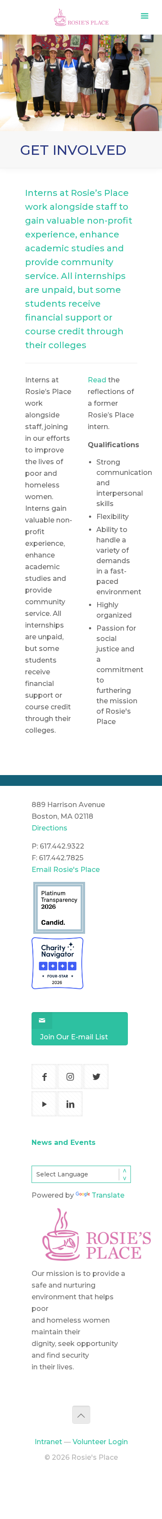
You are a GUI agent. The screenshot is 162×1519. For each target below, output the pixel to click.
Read (97, 380)
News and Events (63, 1142)
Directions (49, 828)
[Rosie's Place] (81, 15)
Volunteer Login (100, 1442)
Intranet (48, 1442)
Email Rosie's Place (66, 869)
